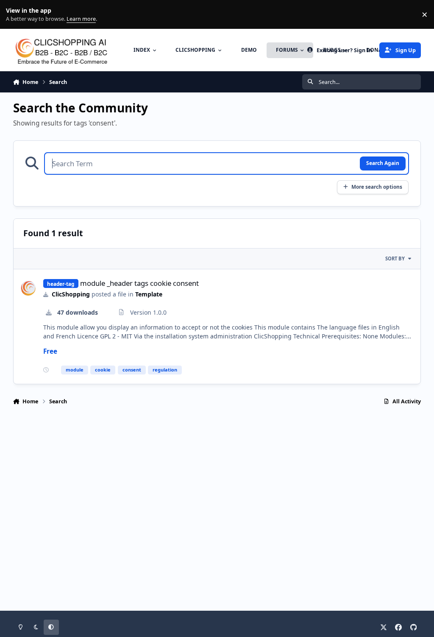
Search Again (382, 162)
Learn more (16, 15)
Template (148, 294)
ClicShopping (71, 294)
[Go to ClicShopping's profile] (28, 288)
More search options (376, 186)
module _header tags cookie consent (139, 283)
